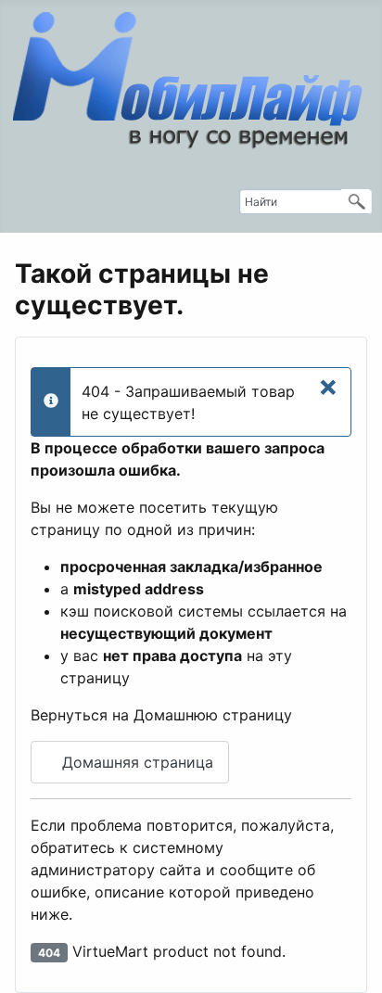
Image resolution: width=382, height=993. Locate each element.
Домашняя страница (135, 762)
